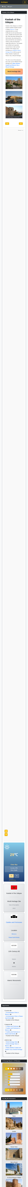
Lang (4, 6)
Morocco (12, 29)
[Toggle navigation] (25, 2)
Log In (10, 6)
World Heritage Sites (12, 1042)
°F (16, 875)
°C (11, 875)
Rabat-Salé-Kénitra (14, 937)
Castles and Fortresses (14, 922)
